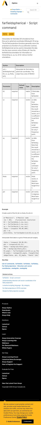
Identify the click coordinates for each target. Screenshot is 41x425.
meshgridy (23, 268)
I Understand (28, 421)
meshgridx (15, 268)
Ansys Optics (16, 9)
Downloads (6, 310)
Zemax (4, 327)
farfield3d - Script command (11, 278)
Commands (13, 13)
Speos (4, 329)
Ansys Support (7, 362)
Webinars (5, 343)
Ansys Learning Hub (9, 340)
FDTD (5, 34)
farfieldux (27, 264)
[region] (20, 413)
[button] (37, 3)
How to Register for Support (12, 364)
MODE (11, 34)
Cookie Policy (22, 417)
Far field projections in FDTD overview (14, 288)
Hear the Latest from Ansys (12, 383)
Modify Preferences (14, 421)
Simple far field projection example (13, 291)
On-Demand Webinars (10, 345)
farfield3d (19, 264)
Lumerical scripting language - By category (16, 285)
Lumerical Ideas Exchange (11, 359)
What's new (6, 313)
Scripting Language (16, 11)
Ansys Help (6, 315)
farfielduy (34, 264)
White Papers (7, 348)
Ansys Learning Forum (10, 357)
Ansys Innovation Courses (11, 338)
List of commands (8, 264)
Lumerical (5, 324)
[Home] (9, 5)
